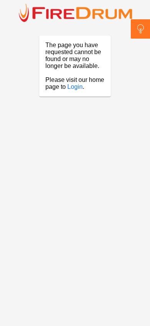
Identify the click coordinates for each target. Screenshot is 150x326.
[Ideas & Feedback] (140, 29)
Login (75, 86)
